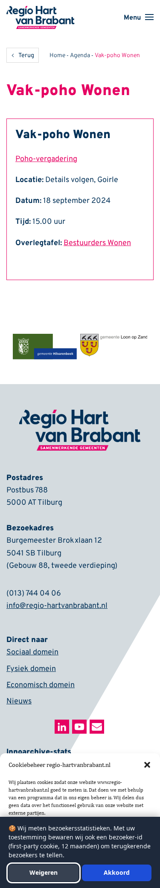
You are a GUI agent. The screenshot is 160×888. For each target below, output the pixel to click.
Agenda (80, 55)
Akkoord (117, 872)
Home (57, 55)
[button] (147, 765)
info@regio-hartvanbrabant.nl (57, 606)
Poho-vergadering (46, 159)
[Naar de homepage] (40, 11)
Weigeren (43, 872)
